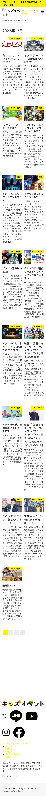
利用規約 (9, 751)
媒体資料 (9, 757)
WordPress (18, 791)
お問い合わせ (10, 746)
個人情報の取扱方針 (13, 754)
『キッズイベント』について (17, 743)
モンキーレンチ (30, 788)
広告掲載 (9, 749)
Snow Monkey (8, 788)
